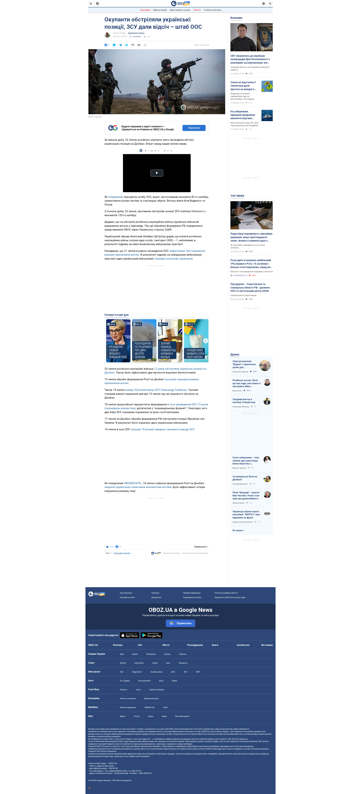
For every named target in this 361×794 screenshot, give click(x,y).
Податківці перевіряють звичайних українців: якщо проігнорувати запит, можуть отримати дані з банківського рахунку (251, 237)
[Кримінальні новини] (156, 554)
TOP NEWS (237, 196)
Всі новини (267, 645)
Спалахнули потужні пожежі (243, 295)
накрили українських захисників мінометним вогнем (137, 487)
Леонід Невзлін (239, 503)
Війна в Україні (160, 10)
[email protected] (121, 773)
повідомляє (116, 196)
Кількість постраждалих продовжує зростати (251, 271)
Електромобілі (144, 681)
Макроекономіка (151, 698)
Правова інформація (191, 593)
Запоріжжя (151, 654)
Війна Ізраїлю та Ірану (180, 10)
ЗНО (185, 672)
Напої (138, 690)
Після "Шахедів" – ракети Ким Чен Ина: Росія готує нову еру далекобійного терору (246, 495)
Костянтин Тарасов (240, 372)
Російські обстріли (212, 10)
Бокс (168, 663)
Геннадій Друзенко (240, 484)
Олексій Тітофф (119, 33)
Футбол (123, 663)
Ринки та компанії (128, 698)
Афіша (122, 716)
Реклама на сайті (127, 597)
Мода (164, 716)
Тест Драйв (125, 681)
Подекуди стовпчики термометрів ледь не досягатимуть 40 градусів (242, 96)
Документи (156, 597)
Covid (165, 707)
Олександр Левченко (241, 407)
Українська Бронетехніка (243, 522)
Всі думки (238, 530)
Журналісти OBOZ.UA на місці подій (230, 597)
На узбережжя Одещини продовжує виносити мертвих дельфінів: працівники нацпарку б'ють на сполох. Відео (243, 115)
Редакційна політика (122, 553)
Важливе (236, 17)
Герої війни (145, 10)
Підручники (137, 672)
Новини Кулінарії (156, 690)
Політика (118, 645)
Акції (161, 681)
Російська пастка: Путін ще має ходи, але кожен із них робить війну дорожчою (247, 383)
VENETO (197, 10)
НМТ (198, 672)
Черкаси (182, 654)
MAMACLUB (149, 707)
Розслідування (195, 645)
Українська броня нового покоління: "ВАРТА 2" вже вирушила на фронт (246, 514)
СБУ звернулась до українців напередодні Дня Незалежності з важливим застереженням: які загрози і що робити (250, 59)
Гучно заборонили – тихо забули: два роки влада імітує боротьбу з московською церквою (246, 460)
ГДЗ (121, 672)
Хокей (155, 663)
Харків (135, 654)
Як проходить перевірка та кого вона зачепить (247, 246)
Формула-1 (183, 663)
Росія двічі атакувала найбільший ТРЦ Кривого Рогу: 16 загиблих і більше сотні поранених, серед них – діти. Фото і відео (250, 264)
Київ (122, 654)
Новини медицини (128, 707)
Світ (140, 645)
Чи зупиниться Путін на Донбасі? (245, 478)
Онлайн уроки (156, 672)
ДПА (173, 672)
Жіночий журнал (182, 716)
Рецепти (123, 690)
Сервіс (174, 681)
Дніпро (167, 654)
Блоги (215, 645)
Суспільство (243, 645)
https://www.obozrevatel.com (181, 729)
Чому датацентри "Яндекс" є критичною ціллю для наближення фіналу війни (244, 364)
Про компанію (126, 593)
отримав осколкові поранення (173, 258)
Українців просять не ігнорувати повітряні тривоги (249, 68)
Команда (155, 593)
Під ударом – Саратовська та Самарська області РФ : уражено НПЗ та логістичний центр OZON (250, 287)
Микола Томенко (239, 468)
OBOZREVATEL (133, 483)
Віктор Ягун (237, 391)
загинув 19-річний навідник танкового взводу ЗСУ (162, 429)
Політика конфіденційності (226, 593)
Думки (234, 354)
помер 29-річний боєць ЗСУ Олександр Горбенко (156, 390)
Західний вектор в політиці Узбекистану (244, 401)
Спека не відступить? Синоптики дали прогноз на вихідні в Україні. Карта (243, 86)
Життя (166, 645)
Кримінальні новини (136, 33)
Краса (150, 716)
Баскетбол (139, 663)
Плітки (137, 716)
